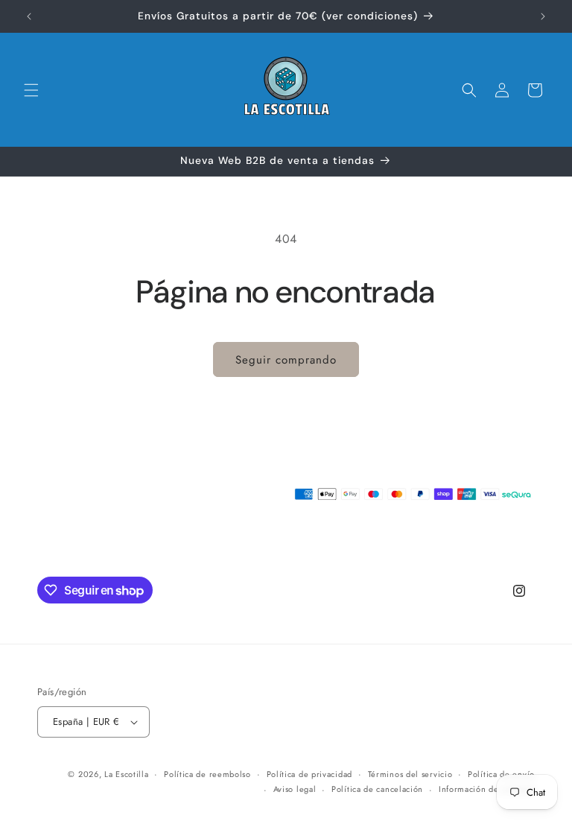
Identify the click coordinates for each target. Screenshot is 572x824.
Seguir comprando (286, 360)
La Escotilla (126, 774)
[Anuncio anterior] (29, 16)
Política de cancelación (377, 789)
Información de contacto (487, 789)
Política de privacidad (309, 774)
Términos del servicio (410, 774)
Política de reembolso (207, 774)
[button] (31, 90)
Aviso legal (295, 789)
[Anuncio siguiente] (543, 16)
